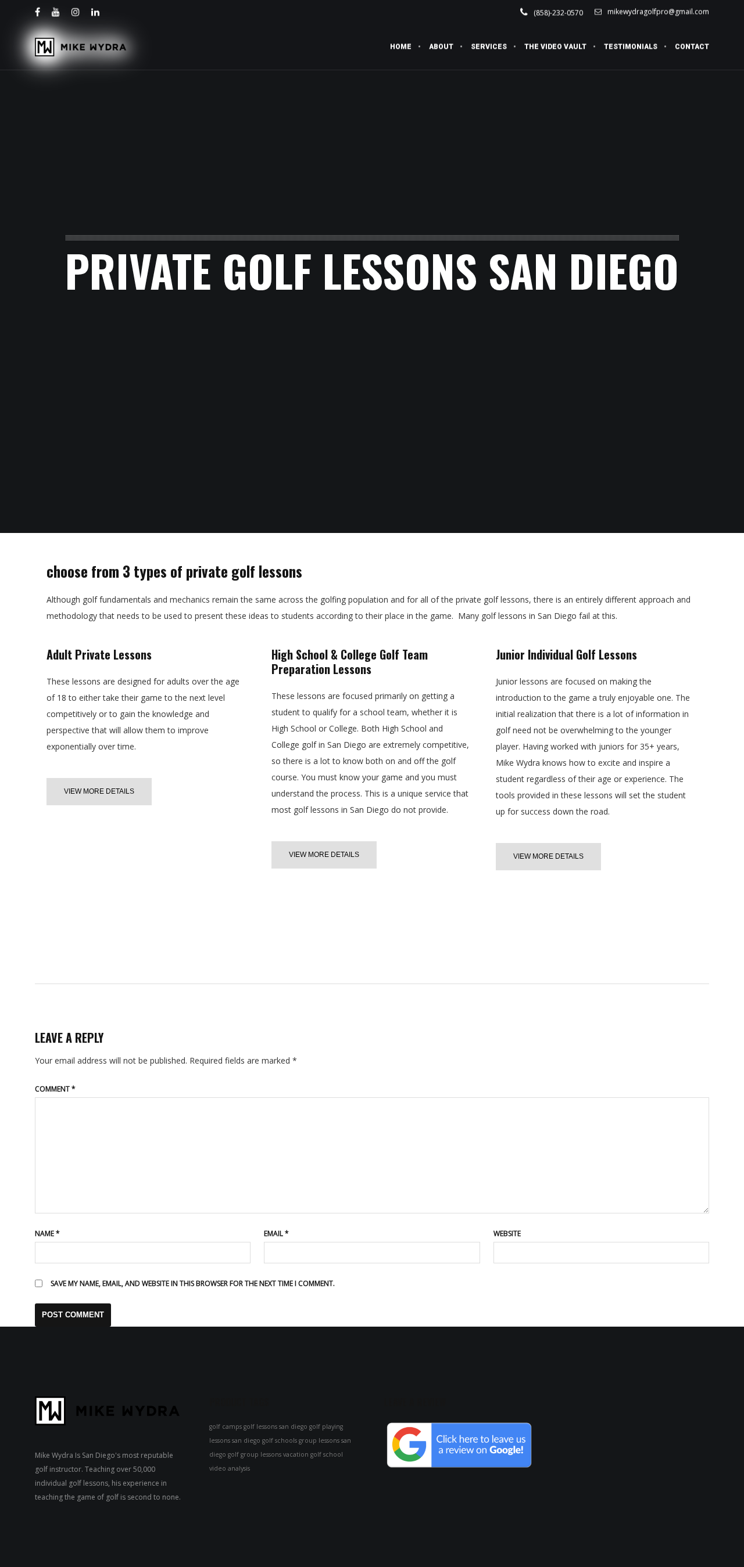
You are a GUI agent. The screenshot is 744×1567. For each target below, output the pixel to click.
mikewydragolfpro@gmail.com (658, 11)
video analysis (229, 1468)
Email (276, 1233)
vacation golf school (313, 1454)
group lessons (319, 1440)
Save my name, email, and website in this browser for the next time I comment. (193, 1283)
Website (507, 1233)
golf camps (225, 1426)
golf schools (279, 1440)
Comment (55, 1089)
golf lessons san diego (275, 1426)
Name (47, 1233)
